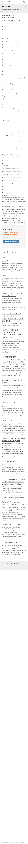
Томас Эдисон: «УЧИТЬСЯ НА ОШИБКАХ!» (13, 294)
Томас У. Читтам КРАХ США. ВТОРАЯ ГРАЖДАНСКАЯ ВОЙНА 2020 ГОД (12, 317)
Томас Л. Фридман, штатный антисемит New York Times (13, 503)
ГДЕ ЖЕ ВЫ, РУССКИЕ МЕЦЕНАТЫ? (11, 842)
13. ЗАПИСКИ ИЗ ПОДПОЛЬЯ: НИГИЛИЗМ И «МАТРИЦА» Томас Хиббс (13, 359)
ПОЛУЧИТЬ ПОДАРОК (10, 241)
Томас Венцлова (8, 402)
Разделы (16, 563)
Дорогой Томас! (8, 461)
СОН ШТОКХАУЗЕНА (11, 542)
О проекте (10, 563)
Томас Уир (6, 257)
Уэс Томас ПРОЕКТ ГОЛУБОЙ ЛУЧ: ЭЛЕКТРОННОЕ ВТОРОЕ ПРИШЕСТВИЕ (12, 333)
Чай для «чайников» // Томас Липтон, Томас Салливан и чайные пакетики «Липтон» (14, 481)
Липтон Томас (8, 420)
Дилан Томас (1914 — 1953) (13, 524)
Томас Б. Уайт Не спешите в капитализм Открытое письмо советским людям (13, 440)
